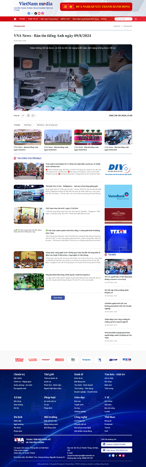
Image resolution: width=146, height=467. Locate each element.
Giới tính (108, 405)
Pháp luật (50, 397)
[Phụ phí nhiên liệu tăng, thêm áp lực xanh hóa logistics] (29, 281)
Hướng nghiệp (80, 411)
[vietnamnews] (73, 360)
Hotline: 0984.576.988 (115, 444)
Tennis (107, 428)
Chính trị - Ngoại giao (22, 382)
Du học (77, 408)
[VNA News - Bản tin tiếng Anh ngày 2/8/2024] (27, 137)
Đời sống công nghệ (82, 428)
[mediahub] (99, 360)
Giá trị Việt (109, 378)
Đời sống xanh (50, 428)
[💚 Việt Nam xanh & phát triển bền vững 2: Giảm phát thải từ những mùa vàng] (29, 237)
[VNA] (29, 13)
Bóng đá (108, 421)
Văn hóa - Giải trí (115, 374)
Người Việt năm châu (52, 388)
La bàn (107, 411)
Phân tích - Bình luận (52, 385)
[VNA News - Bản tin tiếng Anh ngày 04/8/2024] (88, 137)
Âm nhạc (108, 382)
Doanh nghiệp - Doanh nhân (85, 392)
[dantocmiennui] (86, 360)
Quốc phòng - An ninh (23, 385)
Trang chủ (116, 26)
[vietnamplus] (32, 360)
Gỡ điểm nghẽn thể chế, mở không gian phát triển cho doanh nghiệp (118, 306)
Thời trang (109, 388)
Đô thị (16, 408)
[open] (135, 19)
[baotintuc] (126, 360)
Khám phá (18, 431)
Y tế (107, 397)
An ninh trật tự (50, 401)
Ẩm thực (17, 428)
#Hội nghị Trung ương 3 (49, 19)
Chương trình (19, 26)
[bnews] (59, 360)
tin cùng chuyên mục (29, 158)
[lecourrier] (19, 360)
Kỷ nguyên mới (20, 388)
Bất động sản (79, 382)
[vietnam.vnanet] (46, 360)
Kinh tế (78, 374)
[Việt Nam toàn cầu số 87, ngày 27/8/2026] (29, 215)
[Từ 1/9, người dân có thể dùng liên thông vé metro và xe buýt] (118, 266)
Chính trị (19, 374)
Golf (106, 431)
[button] (117, 251)
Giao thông (18, 405)
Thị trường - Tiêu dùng (83, 388)
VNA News (27, 125)
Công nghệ (80, 417)
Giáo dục (79, 397)
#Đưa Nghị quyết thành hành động (86, 19)
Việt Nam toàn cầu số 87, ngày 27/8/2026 (62, 208)
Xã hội (17, 397)
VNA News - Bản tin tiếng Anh (47, 125)
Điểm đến (17, 421)
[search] (116, 19)
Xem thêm (58, 298)
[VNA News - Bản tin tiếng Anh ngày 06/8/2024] (118, 137)
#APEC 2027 (65, 19)
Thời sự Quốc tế (50, 378)
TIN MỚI (22, 19)
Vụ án (46, 405)
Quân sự (47, 382)
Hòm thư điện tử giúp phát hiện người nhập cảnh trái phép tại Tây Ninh (118, 335)
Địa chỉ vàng (110, 408)
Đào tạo (77, 401)
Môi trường (50, 417)
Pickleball (108, 424)
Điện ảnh (108, 385)
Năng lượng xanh (51, 424)
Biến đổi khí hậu (50, 421)
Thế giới (49, 374)
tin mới (112, 254)
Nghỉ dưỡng (18, 424)
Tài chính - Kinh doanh (83, 385)
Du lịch (18, 417)
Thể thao (110, 417)
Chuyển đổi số (80, 424)
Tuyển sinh (78, 405)
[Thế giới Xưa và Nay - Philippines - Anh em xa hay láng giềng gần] (29, 193)
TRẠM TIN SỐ (33, 19)
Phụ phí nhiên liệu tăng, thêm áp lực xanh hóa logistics (68, 274)
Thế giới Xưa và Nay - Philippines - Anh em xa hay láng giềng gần (72, 186)
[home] (15, 19)
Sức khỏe (108, 401)
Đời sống (17, 401)
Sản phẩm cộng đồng (83, 431)
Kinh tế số (78, 378)
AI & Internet (79, 421)
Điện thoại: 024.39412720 (117, 450)
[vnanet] (113, 360)
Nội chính (18, 378)
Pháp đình (48, 408)
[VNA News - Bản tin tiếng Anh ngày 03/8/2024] (58, 137)
